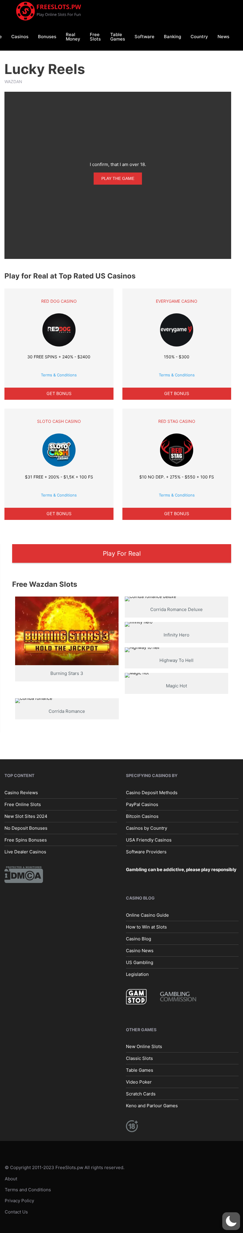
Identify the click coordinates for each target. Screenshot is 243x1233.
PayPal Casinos (142, 804)
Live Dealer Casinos (25, 852)
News (223, 36)
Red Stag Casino (176, 421)
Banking (172, 36)
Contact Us (16, 1212)
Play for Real (122, 553)
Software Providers (146, 852)
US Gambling (139, 962)
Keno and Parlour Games (152, 1105)
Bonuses (47, 36)
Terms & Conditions (59, 375)
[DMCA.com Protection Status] (23, 874)
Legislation (137, 974)
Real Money (73, 37)
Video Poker (139, 1082)
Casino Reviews (21, 792)
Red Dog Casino (59, 301)
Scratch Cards (141, 1094)
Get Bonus (59, 393)
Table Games (117, 37)
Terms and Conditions (28, 1189)
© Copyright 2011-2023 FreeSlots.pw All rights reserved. (64, 1167)
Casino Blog (138, 939)
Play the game (117, 178)
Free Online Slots (22, 804)
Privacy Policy (19, 1200)
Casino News (140, 950)
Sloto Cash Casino (59, 421)
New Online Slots (144, 1046)
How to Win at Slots (146, 927)
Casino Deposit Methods (152, 792)
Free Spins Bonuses (25, 840)
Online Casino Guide (147, 915)
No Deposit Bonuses (25, 828)
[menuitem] (20, 36)
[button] (231, 1221)
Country (199, 36)
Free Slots (95, 37)
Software (144, 36)
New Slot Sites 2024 (25, 816)
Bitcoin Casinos (142, 816)
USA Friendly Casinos (149, 840)
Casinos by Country (146, 828)
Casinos (19, 36)
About (11, 1179)
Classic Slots (139, 1058)
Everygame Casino (176, 301)
